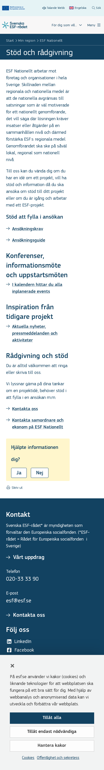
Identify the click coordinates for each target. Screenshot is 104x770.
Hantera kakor (52, 745)
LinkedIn (22, 641)
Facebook (24, 650)
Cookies (28, 757)
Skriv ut (16, 488)
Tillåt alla (52, 718)
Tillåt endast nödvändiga (51, 732)
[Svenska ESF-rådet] (14, 25)
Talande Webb (56, 8)
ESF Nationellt (51, 40)
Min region (26, 40)
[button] (12, 665)
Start (10, 40)
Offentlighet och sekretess (58, 757)
